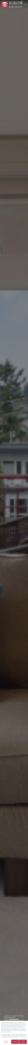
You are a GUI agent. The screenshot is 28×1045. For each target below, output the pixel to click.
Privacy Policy (8, 1032)
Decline (15, 1041)
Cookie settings (6, 1041)
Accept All (23, 1041)
